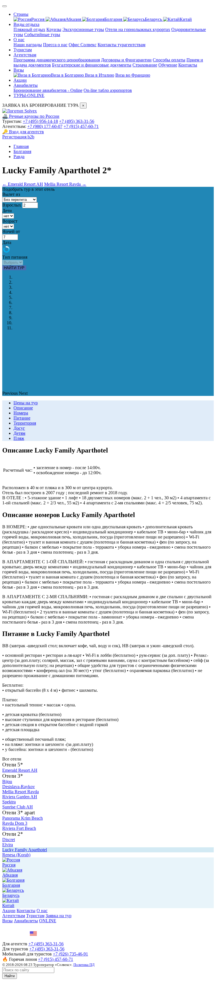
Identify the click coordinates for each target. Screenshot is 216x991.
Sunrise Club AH (17, 806)
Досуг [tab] (19, 428)
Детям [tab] (19, 433)
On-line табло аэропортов (108, 90)
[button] (10, 393)
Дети (7, 210)
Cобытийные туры (42, 34)
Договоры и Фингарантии (126, 59)
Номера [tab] (21, 413)
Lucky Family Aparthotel (24, 849)
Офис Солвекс (82, 44)
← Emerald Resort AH (22, 184)
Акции (20, 80)
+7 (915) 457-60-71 (81, 126)
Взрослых (11, 205)
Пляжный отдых (29, 29)
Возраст (9, 221)
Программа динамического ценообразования (57, 59)
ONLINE (47, 920)
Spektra (9, 801)
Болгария (113, 19)
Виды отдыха (26, 24)
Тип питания (14, 257)
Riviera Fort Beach (19, 828)
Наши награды (28, 44)
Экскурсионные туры (83, 29)
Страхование (144, 65)
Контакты (187, 65)
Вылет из (11, 194)
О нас (19, 39)
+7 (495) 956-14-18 (40, 121)
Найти (9, 976)
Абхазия (74, 19)
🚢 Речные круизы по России (30, 116)
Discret (8, 839)
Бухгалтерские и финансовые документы (91, 65)
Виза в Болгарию (68, 75)
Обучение (167, 65)
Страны (21, 14)
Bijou (7, 781)
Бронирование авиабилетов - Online (48, 90)
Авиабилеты (26, 85)
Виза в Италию (99, 75)
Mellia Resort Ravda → (65, 184)
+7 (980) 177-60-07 (44, 126)
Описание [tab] (23, 407)
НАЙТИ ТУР (14, 268)
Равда (19, 156)
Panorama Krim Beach (22, 818)
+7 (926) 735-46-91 (70, 954)
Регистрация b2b (18, 136)
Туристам (23, 49)
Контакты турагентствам (121, 44)
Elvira (7, 844)
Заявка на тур (58, 915)
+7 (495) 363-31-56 (76, 121)
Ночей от (11, 231)
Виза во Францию (132, 75)
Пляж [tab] (19, 438)
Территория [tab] (25, 423)
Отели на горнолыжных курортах (137, 29)
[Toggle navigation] (4, 6)
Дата (6, 242)
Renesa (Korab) (16, 854)
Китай (186, 19)
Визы (19, 70)
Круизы (53, 29)
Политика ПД (83, 965)
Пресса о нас (55, 44)
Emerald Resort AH (19, 770)
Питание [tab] (22, 418)
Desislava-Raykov (18, 786)
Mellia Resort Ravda (20, 791)
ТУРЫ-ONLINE (29, 95)
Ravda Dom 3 (14, 823)
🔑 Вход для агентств (23, 131)
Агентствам (25, 54)
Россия (38, 19)
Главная (21, 146)
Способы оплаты (169, 59)
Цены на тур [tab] (26, 402)
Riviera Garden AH (19, 796)
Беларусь (154, 19)
